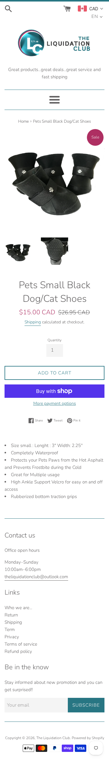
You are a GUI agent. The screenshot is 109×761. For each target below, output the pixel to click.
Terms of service (21, 644)
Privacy (12, 637)
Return (11, 615)
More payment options (54, 403)
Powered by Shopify (88, 737)
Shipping (33, 322)
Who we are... (18, 608)
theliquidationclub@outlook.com (36, 577)
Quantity (54, 340)
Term (10, 629)
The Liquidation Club (53, 737)
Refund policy (18, 651)
